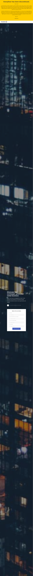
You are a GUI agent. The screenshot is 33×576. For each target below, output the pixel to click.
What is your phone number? (12, 320)
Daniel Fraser (16, 18)
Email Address (11, 324)
